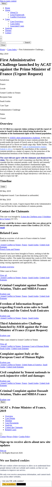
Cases (7, 19)
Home (7, 8)
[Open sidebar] (1, 434)
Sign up (3, 451)
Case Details (10, 418)
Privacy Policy (12, 437)
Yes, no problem (9, 484)
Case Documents (12, 423)
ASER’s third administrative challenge (25, 138)
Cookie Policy (24, 437)
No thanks (21, 484)
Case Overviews (16, 21)
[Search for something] (1, 37)
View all (3, 275)
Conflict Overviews (18, 17)
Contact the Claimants (14, 427)
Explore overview (7, 267)
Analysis (8, 28)
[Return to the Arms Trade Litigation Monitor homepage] (0, 3)
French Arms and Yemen (10, 249)
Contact (8, 33)
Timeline (8, 421)
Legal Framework (17, 15)
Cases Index (15, 24)
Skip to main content (8, 1)
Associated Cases (17, 26)
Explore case (5, 294)
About (7, 10)
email (2, 228)
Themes (8, 30)
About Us (14, 12)
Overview (9, 416)
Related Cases (10, 430)
